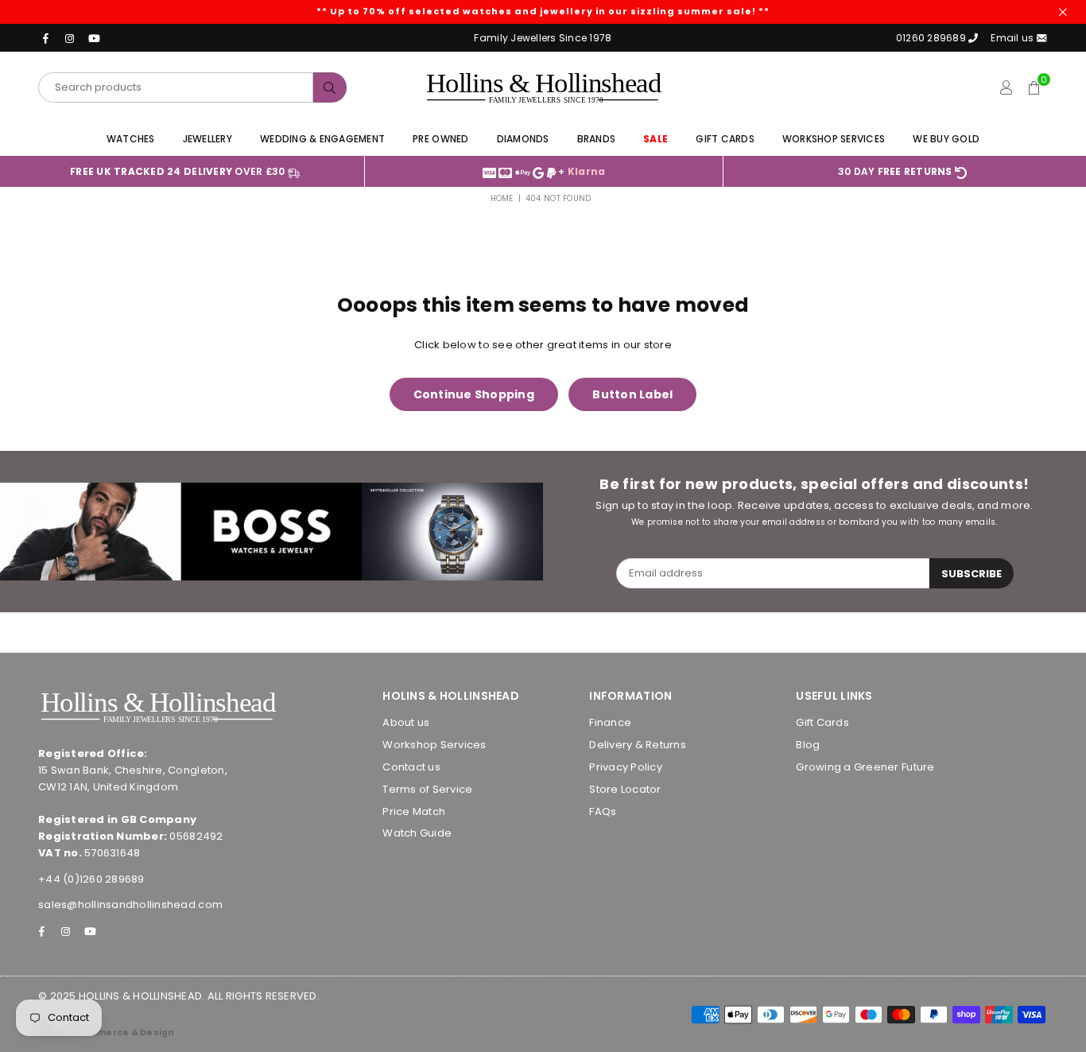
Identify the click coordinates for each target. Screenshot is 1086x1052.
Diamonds (523, 139)
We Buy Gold (946, 139)
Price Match (413, 811)
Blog (808, 744)
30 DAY (895, 171)
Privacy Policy (625, 766)
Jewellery (207, 139)
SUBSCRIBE (971, 573)
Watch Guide (417, 832)
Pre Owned (440, 139)
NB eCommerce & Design (113, 1032)
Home (502, 198)
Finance (610, 722)
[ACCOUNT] (1005, 87)
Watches (131, 139)
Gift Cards (725, 139)
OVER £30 (179, 171)
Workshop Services (833, 139)
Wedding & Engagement (322, 139)
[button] (1034, 87)
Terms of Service (427, 789)
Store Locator (625, 789)
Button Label (632, 394)
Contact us (411, 766)
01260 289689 (931, 38)
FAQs (602, 811)
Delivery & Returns (637, 744)
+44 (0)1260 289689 (91, 879)
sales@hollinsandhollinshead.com (130, 904)
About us (405, 722)
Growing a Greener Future (865, 766)
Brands (596, 139)
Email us (1013, 38)
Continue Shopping (473, 394)
